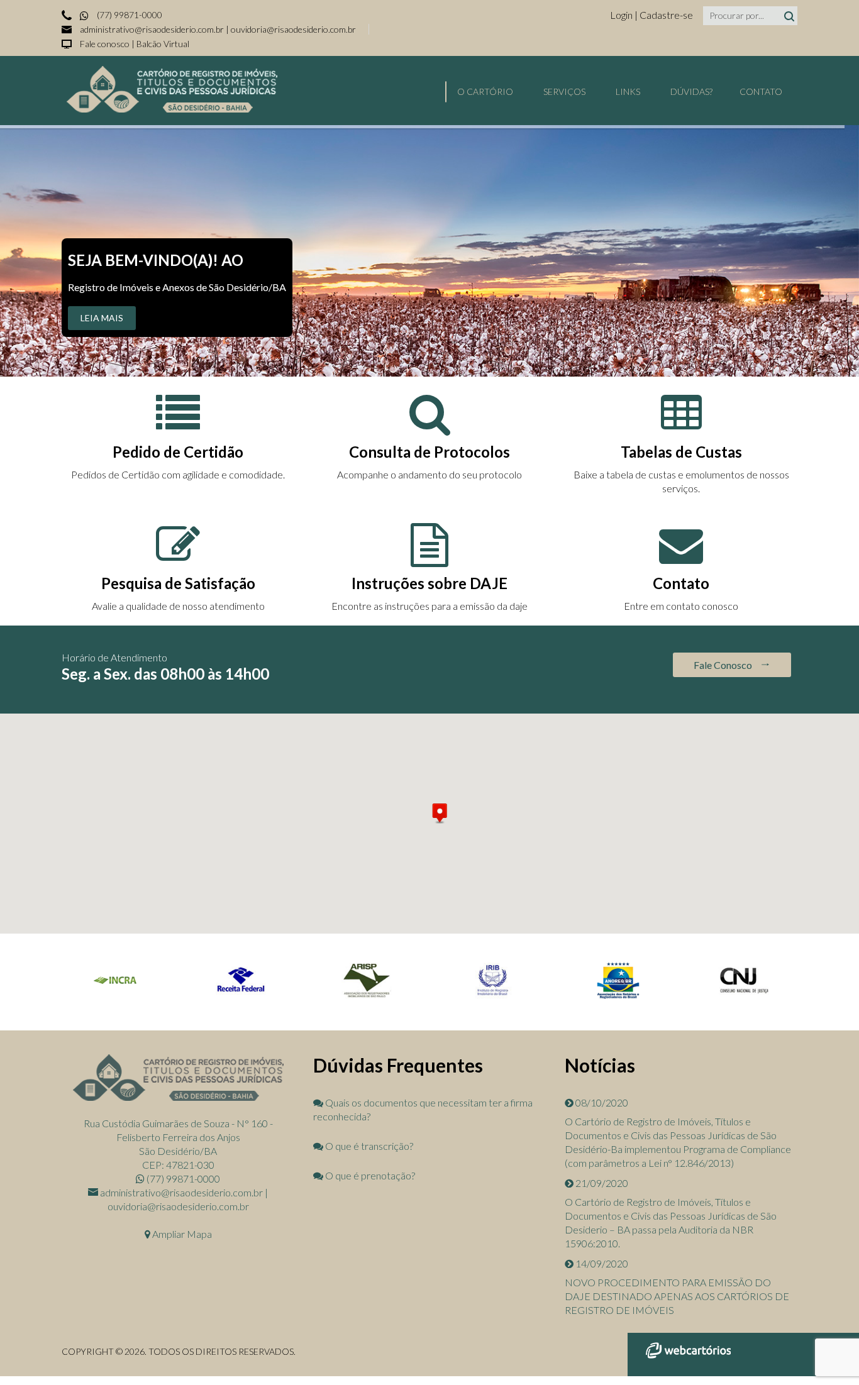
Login (622, 15)
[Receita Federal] (241, 996)
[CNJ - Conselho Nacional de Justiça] (744, 996)
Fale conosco (105, 43)
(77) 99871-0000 (128, 14)
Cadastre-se (666, 15)
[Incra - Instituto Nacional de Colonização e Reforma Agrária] (115, 996)
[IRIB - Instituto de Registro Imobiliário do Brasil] (492, 996)
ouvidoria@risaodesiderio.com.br (293, 29)
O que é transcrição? (368, 1146)
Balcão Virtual (162, 43)
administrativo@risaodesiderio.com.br (152, 29)
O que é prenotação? (369, 1175)
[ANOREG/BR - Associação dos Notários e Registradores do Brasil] (618, 998)
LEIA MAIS (101, 317)
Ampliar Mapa (181, 1234)
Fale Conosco (724, 665)
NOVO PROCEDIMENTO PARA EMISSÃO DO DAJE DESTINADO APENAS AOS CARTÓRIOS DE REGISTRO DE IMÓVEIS (677, 1296)
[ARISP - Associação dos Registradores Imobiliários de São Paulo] (366, 996)
